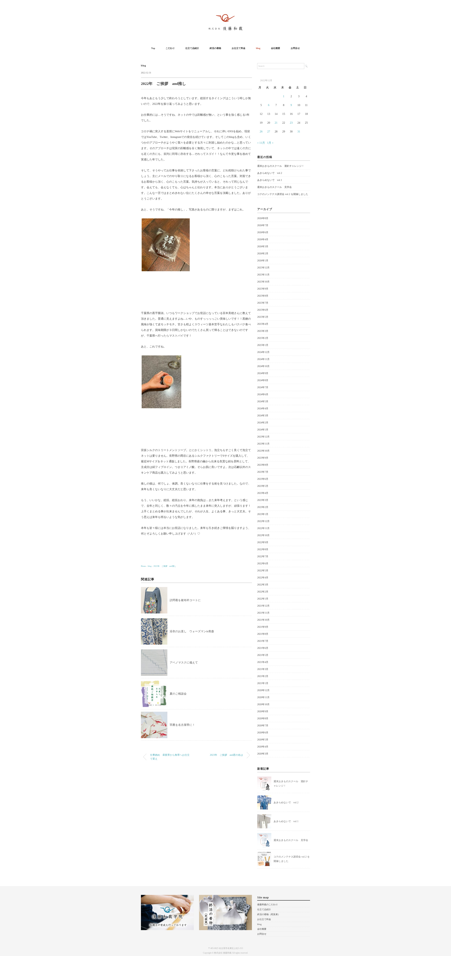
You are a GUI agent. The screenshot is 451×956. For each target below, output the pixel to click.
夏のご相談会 (178, 693)
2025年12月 (263, 267)
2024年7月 (262, 387)
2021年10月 (263, 620)
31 (298, 131)
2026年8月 (262, 218)
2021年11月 (263, 613)
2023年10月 (263, 450)
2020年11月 (263, 697)
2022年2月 (262, 591)
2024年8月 (262, 380)
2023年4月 (262, 493)
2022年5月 (262, 570)
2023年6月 (262, 479)
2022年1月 (262, 598)
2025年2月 (262, 338)
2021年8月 (262, 634)
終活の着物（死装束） (268, 914)
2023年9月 (262, 458)
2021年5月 (262, 655)
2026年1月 (262, 260)
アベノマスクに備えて (184, 662)
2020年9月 (262, 711)
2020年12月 (263, 690)
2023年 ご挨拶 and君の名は (226, 754)
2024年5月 (262, 401)
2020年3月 (262, 753)
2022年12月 (263, 521)
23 (291, 122)
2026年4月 (262, 239)
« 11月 (261, 142)
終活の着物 (215, 48)
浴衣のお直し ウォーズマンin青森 (192, 631)
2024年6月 (262, 394)
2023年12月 (263, 436)
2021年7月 (262, 641)
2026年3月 (262, 246)
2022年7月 (262, 556)
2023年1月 (262, 514)
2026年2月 (262, 253)
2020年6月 (262, 732)
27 (268, 131)
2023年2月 (262, 507)
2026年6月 (262, 232)
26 (261, 131)
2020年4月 (262, 746)
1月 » (270, 142)
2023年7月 (262, 472)
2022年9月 (262, 542)
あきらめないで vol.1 (269, 180)
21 (276, 122)
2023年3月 (262, 500)
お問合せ (295, 48)
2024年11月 (263, 359)
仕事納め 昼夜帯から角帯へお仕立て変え (170, 756)
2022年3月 (262, 584)
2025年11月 (263, 274)
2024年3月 (262, 415)
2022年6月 (262, 563)
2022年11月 (263, 528)
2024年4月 (262, 408)
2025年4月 (262, 324)
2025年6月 (262, 310)
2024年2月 (262, 422)
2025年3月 (262, 331)
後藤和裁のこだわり (267, 904)
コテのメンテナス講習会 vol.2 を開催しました (282, 194)
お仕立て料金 (238, 48)
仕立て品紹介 (192, 48)
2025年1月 (262, 345)
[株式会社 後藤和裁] (225, 13)
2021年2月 (262, 676)
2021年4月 (262, 662)
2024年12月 (263, 352)
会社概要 (275, 48)
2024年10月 (263, 366)
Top (153, 48)
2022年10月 (263, 535)
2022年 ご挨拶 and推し (164, 566)
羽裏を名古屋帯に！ (182, 724)
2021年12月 (263, 605)
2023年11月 (263, 443)
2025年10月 (263, 281)
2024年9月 (262, 373)
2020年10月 (263, 704)
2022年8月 (262, 549)
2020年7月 (262, 725)
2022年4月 (262, 577)
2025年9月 (262, 288)
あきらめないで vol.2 (269, 173)
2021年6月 (262, 648)
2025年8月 (262, 295)
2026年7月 (262, 225)
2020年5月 (262, 739)
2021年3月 (262, 669)
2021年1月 (262, 683)
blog (258, 48)
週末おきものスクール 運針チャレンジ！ (280, 166)
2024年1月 (262, 429)
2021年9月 (262, 627)
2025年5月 (262, 317)
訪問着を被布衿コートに (186, 600)
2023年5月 (262, 486)
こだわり (170, 48)
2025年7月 (262, 303)
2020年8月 (262, 718)
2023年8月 (262, 465)
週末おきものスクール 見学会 (274, 187)
